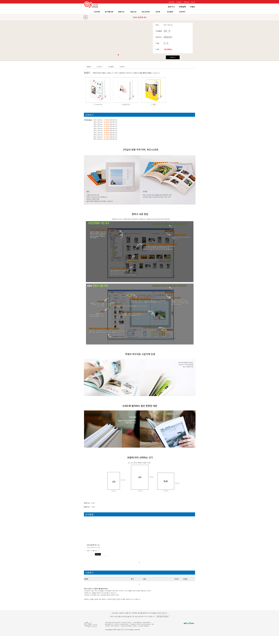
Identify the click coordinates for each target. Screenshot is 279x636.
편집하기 (173, 57)
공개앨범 (111, 66)
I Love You (98, 104)
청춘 (154, 104)
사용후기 (122, 66)
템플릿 (89, 66)
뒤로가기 (86, 17)
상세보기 (99, 66)
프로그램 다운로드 (162, 616)
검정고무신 (126, 104)
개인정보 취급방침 (144, 626)
